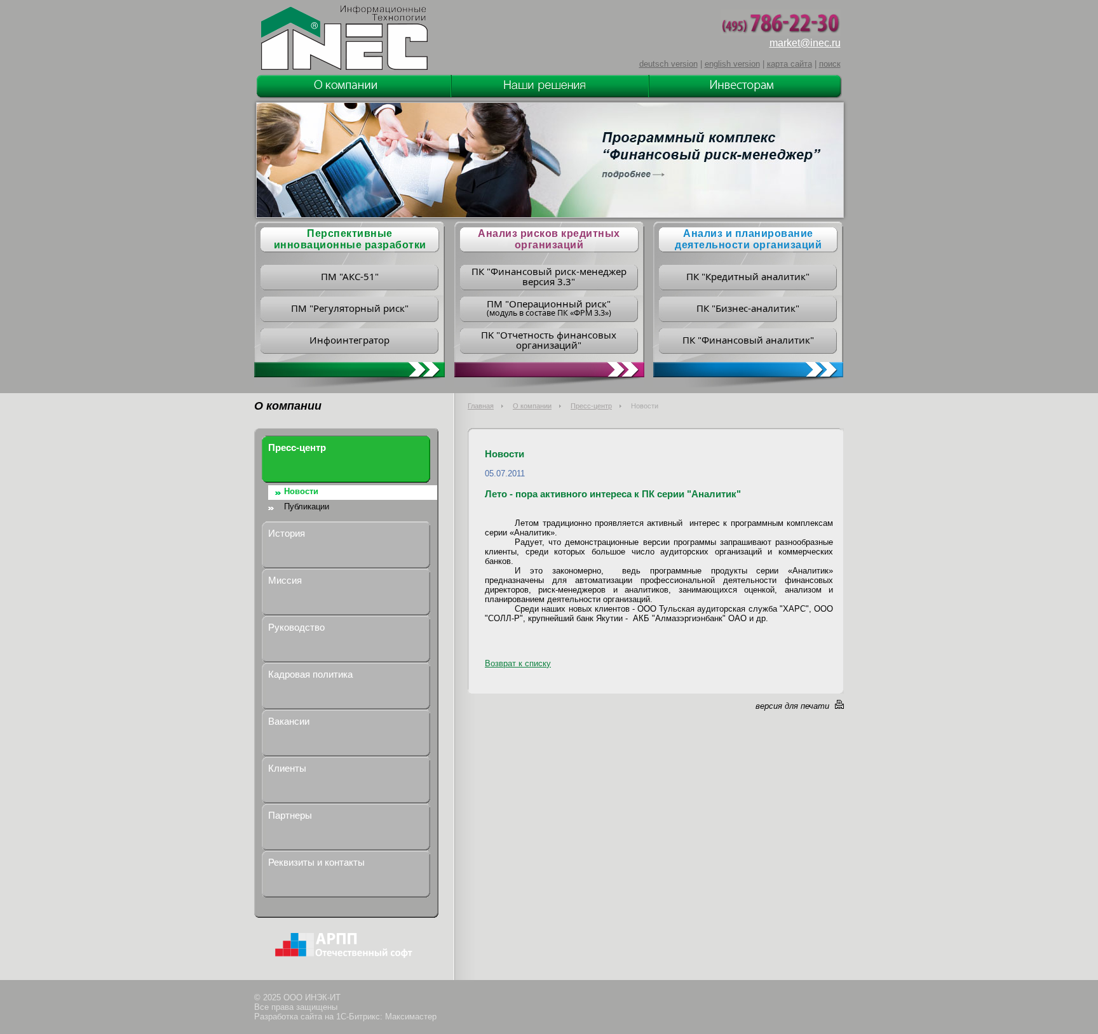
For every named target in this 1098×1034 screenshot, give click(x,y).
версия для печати (792, 706)
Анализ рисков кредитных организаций (549, 239)
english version (732, 64)
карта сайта (789, 64)
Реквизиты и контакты (316, 862)
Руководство (296, 627)
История (286, 533)
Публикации (306, 506)
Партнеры (290, 815)
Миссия (285, 580)
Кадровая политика (310, 674)
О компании (532, 406)
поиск (830, 64)
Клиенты (287, 768)
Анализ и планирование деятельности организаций (748, 239)
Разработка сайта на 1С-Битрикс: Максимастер (345, 1016)
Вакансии (288, 721)
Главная (481, 406)
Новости (301, 491)
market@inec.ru (805, 42)
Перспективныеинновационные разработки (350, 239)
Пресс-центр (591, 406)
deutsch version (668, 64)
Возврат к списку (518, 663)
